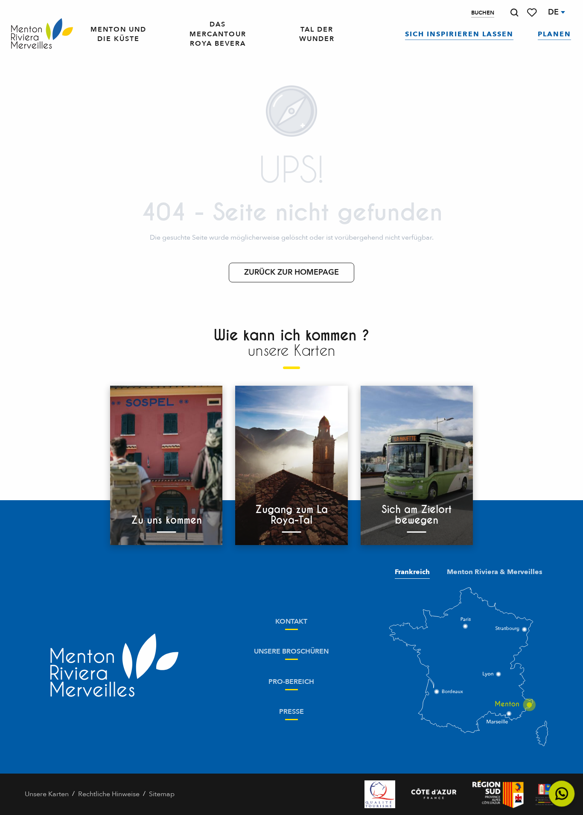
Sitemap (162, 794)
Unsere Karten (47, 794)
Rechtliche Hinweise (109, 794)
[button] (514, 12)
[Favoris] (532, 12)
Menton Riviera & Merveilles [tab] (494, 572)
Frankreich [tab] (412, 572)
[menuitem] (42, 34)
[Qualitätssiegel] (380, 794)
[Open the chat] (562, 794)
